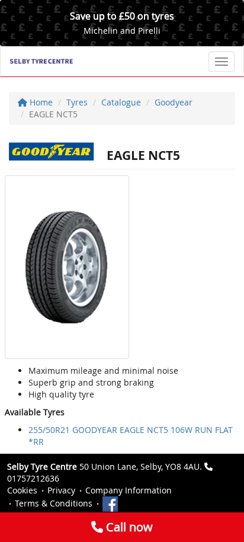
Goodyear (173, 102)
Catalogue (121, 102)
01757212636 (33, 478)
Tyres (77, 102)
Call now (128, 527)
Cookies (22, 490)
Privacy (61, 490)
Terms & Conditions (53, 503)
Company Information (128, 490)
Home (40, 102)
